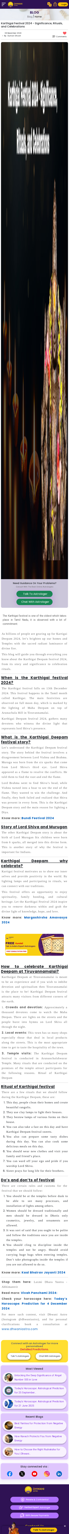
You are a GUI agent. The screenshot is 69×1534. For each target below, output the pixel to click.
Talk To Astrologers (19, 1356)
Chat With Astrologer (34, 602)
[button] (55, 4)
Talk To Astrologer (34, 594)
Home (38, 16)
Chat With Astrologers (49, 1356)
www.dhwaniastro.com (20, 1329)
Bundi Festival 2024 (38, 818)
